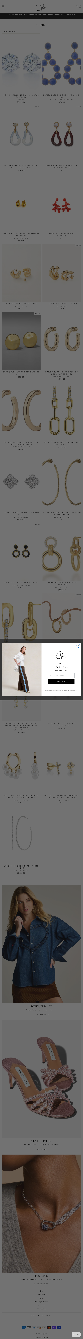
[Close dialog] (78, 646)
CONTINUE (61, 681)
